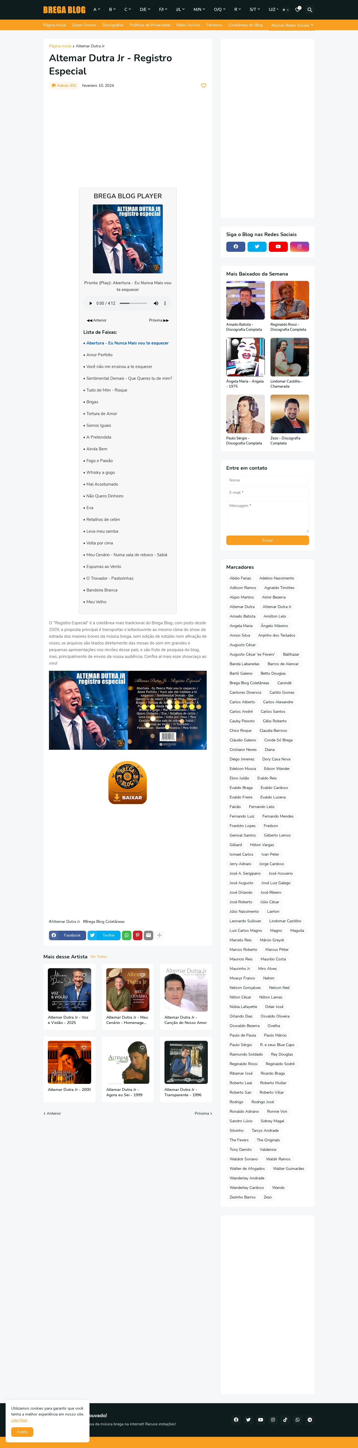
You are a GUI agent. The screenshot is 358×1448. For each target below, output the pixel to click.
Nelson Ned (279, 987)
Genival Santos (243, 835)
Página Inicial (54, 25)
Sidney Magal (272, 1121)
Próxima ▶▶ (159, 320)
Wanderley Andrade (247, 1178)
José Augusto (241, 883)
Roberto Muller (273, 1083)
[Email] (148, 935)
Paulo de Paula (243, 1035)
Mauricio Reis (241, 959)
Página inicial (60, 46)
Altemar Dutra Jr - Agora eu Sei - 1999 (124, 1092)
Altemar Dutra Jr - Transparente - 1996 (182, 1092)
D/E (143, 9)
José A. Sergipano (245, 873)
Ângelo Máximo (274, 625)
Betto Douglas (273, 673)
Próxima (202, 1113)
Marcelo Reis (241, 940)
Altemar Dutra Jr (90, 46)
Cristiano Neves (243, 749)
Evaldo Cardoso (274, 787)
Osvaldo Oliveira (275, 1016)
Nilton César (240, 997)
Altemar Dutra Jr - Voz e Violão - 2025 (68, 1020)
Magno (276, 930)
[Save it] (204, 86)
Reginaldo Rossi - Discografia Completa (288, 327)
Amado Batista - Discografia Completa (244, 327)
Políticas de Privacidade (150, 25)
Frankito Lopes (243, 825)
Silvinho (237, 1130)
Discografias (113, 25)
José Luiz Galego (276, 883)
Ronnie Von (277, 1111)
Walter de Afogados (247, 1168)
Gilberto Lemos (277, 835)
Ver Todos (98, 956)
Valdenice (268, 1149)
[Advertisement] (128, 136)
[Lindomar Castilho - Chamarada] (289, 357)
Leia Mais (19, 1420)
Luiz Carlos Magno (246, 930)
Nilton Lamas (270, 997)
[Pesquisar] (310, 10)
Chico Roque (240, 730)
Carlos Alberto (242, 702)
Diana (270, 749)
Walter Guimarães (288, 1168)
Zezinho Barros (243, 1197)
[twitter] (257, 247)
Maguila (297, 930)
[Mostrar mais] (159, 935)
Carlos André (241, 711)
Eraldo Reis (267, 778)
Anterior (54, 1113)
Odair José (274, 1006)
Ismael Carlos (241, 854)
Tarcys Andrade (265, 1130)
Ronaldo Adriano (244, 1111)
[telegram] (310, 1420)
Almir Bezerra (274, 597)
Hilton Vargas (262, 845)
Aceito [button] (22, 1432)
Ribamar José (241, 1073)
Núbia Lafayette (243, 1006)
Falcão (235, 806)
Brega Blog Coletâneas (105, 922)
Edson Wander (277, 768)
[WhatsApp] (126, 935)
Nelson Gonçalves (245, 987)
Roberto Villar (272, 1092)
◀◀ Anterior (97, 320)
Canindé (284, 683)
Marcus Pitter (277, 949)
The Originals (268, 1140)
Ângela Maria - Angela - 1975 (245, 384)
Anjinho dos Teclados (276, 635)
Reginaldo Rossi (244, 1064)
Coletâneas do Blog (246, 25)
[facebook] (235, 247)
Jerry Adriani (240, 864)
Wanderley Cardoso (247, 1187)
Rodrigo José (262, 1102)
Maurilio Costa (273, 959)
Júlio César (269, 902)
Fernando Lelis (262, 806)
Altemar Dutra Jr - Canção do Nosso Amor (185, 1020)
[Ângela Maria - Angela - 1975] (245, 357)
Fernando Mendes (278, 816)
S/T (253, 9)
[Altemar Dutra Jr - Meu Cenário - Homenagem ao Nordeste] (128, 990)
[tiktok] (285, 1420)
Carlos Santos (273, 711)
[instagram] (299, 247)
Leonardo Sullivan (245, 921)
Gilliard (236, 845)
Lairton (273, 911)
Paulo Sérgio (241, 1044)
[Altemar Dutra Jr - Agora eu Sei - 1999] (128, 1062)
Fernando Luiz (242, 816)
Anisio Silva (240, 635)
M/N (197, 9)
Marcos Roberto (243, 949)
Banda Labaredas (245, 664)
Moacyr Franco (242, 978)
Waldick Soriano (244, 1159)
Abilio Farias (240, 578)
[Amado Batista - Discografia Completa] (245, 300)
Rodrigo (236, 1102)
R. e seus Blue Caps (277, 1044)
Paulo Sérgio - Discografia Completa (244, 441)
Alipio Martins (242, 597)
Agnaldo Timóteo (279, 587)
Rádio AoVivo (188, 25)
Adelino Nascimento (276, 578)
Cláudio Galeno (243, 740)
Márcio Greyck (272, 940)
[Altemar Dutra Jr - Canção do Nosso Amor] (186, 990)
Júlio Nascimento (244, 911)
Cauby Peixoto (242, 721)
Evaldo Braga (241, 787)
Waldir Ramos (278, 1159)
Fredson (271, 825)
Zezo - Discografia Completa (285, 441)
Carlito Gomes (282, 692)
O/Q (218, 9)
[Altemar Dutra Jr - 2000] (69, 1062)
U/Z (272, 9)
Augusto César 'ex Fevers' (252, 654)
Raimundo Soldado (246, 1054)
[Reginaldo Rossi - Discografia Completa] (289, 300)
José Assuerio (281, 873)
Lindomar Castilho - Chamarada (286, 384)
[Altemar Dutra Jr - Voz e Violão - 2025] (69, 990)
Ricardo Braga (273, 1073)
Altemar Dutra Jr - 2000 (69, 1089)
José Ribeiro (271, 892)
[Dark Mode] (286, 10)
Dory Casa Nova (276, 759)
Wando (278, 1187)
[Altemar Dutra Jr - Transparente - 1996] (186, 1062)
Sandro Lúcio (241, 1121)
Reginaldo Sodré (280, 1064)
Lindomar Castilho (285, 921)
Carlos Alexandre (278, 702)
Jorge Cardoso (271, 864)
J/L (178, 9)
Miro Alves (267, 968)
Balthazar (291, 654)
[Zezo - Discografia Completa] (289, 414)
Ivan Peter (270, 854)
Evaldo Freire (241, 797)
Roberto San (240, 1092)
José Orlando (241, 892)
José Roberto (241, 902)
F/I (161, 9)
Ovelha (274, 1025)
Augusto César (243, 645)
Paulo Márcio (275, 1035)
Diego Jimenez (242, 759)
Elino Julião (239, 778)
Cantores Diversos (246, 692)
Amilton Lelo (274, 616)
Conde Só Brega (278, 740)
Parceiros (214, 25)
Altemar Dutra (242, 606)
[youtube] (278, 247)
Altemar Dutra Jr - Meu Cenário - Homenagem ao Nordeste (127, 1020)
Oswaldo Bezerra (245, 1025)
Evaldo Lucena (273, 797)
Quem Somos (84, 25)
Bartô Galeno (241, 673)
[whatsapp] (297, 1420)
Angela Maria (241, 625)
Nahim (268, 978)
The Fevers (239, 1140)
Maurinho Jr (240, 968)
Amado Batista (242, 616)
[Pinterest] (137, 935)
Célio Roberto (275, 721)
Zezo (268, 1197)
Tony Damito (241, 1149)
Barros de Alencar (283, 664)
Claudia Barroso (273, 730)
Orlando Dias (241, 1016)
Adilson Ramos (243, 587)
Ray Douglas (282, 1054)
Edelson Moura (243, 768)
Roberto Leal (241, 1083)
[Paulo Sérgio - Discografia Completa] (245, 414)
